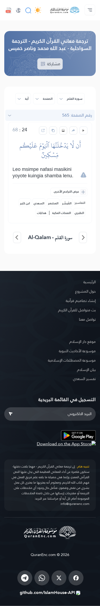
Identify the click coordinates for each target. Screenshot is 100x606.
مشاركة (53, 64)
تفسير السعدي (84, 378)
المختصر (53, 203)
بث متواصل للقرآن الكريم (77, 309)
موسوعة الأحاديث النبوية (77, 350)
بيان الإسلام (86, 369)
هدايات (41, 213)
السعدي (39, 203)
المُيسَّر (66, 203)
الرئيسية (89, 281)
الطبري (79, 213)
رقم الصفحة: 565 (77, 115)
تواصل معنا (87, 319)
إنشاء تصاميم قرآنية (81, 300)
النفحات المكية (61, 213)
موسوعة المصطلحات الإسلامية (72, 360)
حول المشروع (85, 291)
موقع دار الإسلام (82, 341)
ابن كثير (25, 203)
